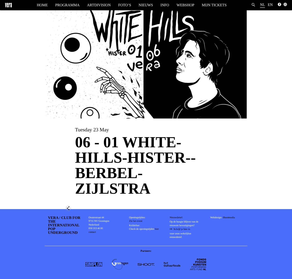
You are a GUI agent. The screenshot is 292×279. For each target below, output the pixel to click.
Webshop (185, 5)
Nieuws (146, 5)
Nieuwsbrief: (176, 217)
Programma (67, 5)
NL (262, 5)
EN (270, 5)
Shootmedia (229, 217)
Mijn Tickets (214, 5)
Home (42, 5)
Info (165, 5)
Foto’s (124, 5)
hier (157, 229)
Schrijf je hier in (182, 229)
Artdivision (99, 5)
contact (92, 232)
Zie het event (135, 221)
